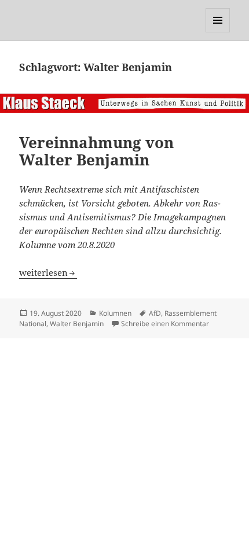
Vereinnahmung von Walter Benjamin (96, 151)
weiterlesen (48, 272)
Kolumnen (115, 313)
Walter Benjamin (77, 323)
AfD (155, 313)
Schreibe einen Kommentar (165, 323)
